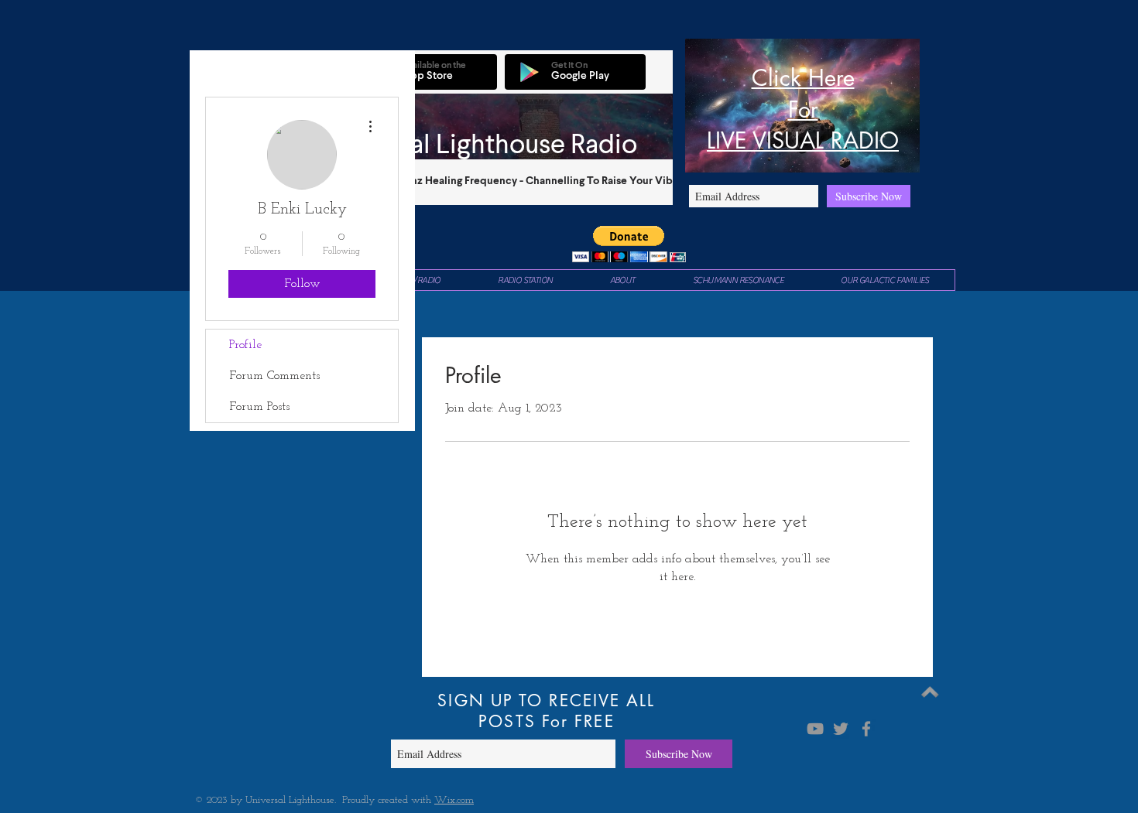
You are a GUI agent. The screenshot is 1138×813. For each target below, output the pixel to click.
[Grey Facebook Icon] (866, 729)
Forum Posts (259, 407)
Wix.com (454, 800)
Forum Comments (274, 376)
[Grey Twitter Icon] (841, 729)
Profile (245, 345)
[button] (629, 244)
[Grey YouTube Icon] (815, 729)
